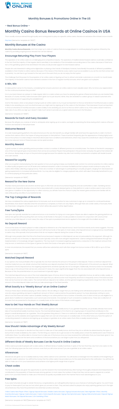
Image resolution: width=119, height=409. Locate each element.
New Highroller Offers (92, 392)
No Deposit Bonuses (24, 396)
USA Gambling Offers (40, 396)
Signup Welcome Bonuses (91, 394)
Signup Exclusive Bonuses (75, 392)
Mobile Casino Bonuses (56, 392)
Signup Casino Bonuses (27, 394)
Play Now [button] (8, 40)
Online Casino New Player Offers (16, 392)
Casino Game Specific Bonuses (49, 394)
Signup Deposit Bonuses (38, 392)
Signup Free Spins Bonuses (71, 394)
